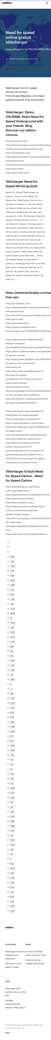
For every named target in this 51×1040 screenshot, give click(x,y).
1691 (12, 679)
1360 (12, 584)
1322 (12, 707)
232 (12, 783)
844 (12, 886)
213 (11, 835)
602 (12, 863)
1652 (12, 631)
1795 (12, 669)
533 (12, 830)
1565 (12, 820)
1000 (12, 565)
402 (12, 655)
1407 (12, 641)
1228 (12, 797)
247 (12, 759)
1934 (12, 839)
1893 (12, 556)
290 (12, 721)
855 (12, 896)
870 (12, 740)
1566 (12, 787)
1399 (12, 731)
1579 (12, 750)
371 (11, 764)
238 (12, 773)
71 (11, 688)
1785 (12, 598)
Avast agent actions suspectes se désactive (15, 955)
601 (12, 650)
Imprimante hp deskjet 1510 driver (35, 961)
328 (12, 570)
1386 (12, 726)
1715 (12, 754)
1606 (12, 613)
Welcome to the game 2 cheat (13, 965)
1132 (12, 665)
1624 (12, 580)
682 (12, 646)
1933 (12, 868)
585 (12, 778)
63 (11, 768)
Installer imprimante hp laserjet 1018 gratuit (15, 1004)
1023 (12, 910)
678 (12, 712)
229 (12, 627)
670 (12, 792)
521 (11, 735)
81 (11, 617)
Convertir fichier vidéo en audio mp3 (36, 953)
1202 (12, 877)
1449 (12, 622)
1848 (12, 660)
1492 (12, 816)
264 (12, 849)
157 (11, 806)
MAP (7, 1032)
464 (12, 811)
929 (12, 872)
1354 (12, 844)
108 (12, 603)
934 (12, 575)
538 (12, 901)
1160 (12, 882)
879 (12, 716)
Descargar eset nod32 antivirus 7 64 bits (15, 992)
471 (11, 801)
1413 (12, 561)
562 (12, 693)
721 (11, 674)
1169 (12, 905)
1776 (12, 698)
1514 (12, 745)
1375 (12, 636)
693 (12, 594)
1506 (12, 702)
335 (12, 589)
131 (11, 853)
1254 (12, 608)
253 (12, 891)
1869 (12, 825)
